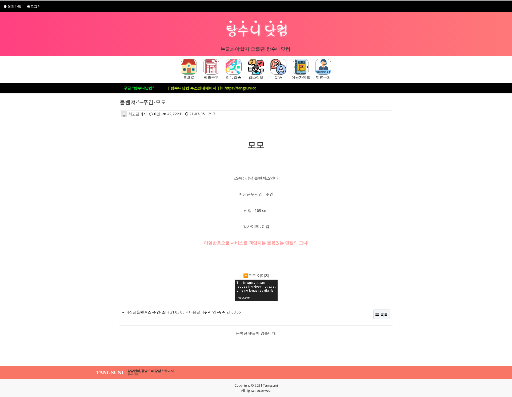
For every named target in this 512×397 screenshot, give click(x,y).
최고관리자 (137, 113)
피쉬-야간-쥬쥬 (212, 312)
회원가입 (14, 6)
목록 (383, 314)
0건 (156, 113)
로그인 (35, 6)
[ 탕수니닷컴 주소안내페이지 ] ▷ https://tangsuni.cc (205, 87)
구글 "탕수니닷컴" (131, 87)
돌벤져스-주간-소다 (153, 312)
